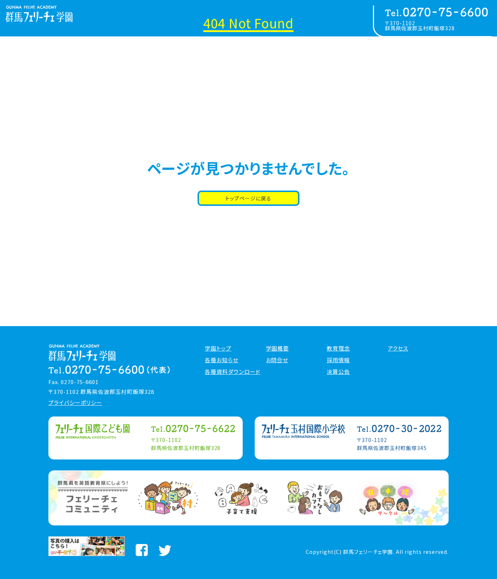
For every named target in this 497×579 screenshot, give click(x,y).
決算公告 (338, 372)
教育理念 (338, 348)
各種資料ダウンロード (233, 372)
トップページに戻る (248, 198)
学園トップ (218, 348)
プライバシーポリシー (75, 403)
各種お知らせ (221, 360)
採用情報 (338, 360)
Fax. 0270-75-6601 (73, 382)
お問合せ (277, 360)
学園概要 (277, 348)
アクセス (398, 348)
